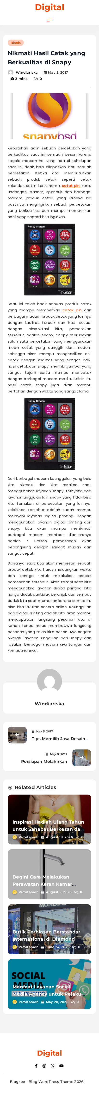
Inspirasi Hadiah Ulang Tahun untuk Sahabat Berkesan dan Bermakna (48, 829)
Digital (49, 7)
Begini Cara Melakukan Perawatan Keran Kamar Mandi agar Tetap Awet (42, 884)
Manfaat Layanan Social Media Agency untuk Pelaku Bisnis (46, 994)
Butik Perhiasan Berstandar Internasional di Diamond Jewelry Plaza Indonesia (46, 939)
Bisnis (16, 43)
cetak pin (71, 185)
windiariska (27, 72)
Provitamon (28, 837)
